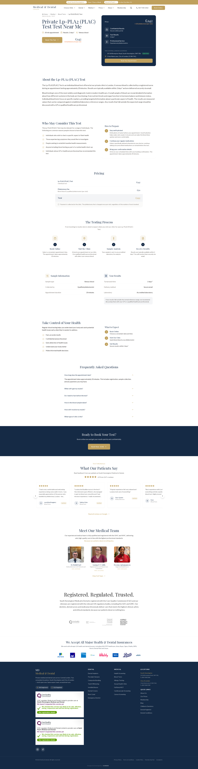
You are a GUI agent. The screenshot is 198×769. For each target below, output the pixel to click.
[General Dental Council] (91, 622)
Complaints (159, 760)
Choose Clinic (68, 8)
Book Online (158, 8)
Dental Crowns (93, 691)
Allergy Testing (119, 680)
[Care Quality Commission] (74, 622)
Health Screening (119, 673)
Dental (81, 8)
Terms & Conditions (128, 760)
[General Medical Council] (107, 622)
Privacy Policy (117, 760)
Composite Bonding (94, 680)
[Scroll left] (35, 496)
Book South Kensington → (77, 2)
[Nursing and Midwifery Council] (124, 622)
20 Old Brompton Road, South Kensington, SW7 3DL (124, 53)
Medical (90, 8)
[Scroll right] (162, 496)
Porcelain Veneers (94, 677)
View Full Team (97, 576)
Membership (121, 8)
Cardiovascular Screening (122, 691)
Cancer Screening (120, 694)
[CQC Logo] (44, 697)
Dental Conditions (146, 713)
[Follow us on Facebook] (43, 749)
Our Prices (143, 696)
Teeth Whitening (93, 684)
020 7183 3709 (146, 685)
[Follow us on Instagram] (37, 749)
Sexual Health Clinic (120, 684)
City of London (145, 681)
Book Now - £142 (97, 447)
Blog (141, 703)
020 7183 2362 (146, 677)
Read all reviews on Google (97, 514)
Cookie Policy (139, 760)
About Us (143, 693)
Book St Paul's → (111, 2)
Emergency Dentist (94, 698)
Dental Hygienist (145, 709)
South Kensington (146, 673)
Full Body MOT (119, 687)
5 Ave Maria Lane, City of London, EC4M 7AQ (121, 56)
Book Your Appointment (129, 61)
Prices (101, 8)
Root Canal (91, 694)
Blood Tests (62, 14)
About (110, 8)
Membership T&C (150, 760)
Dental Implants (93, 673)
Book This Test (50, 40)
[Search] (131, 8)
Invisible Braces (93, 687)
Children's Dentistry (146, 706)
